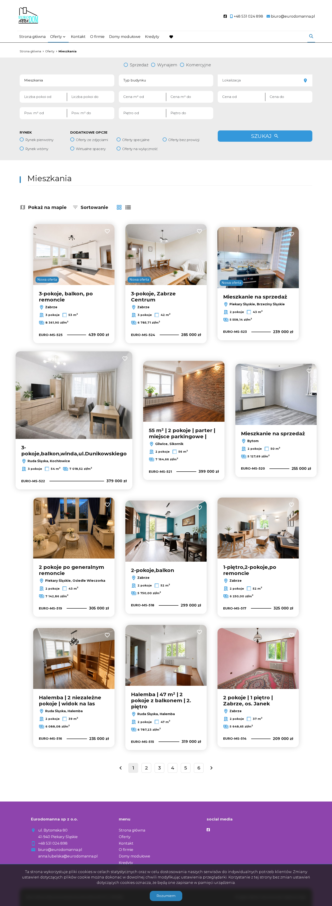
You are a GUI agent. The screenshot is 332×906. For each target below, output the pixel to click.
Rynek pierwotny (39, 140)
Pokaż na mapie (47, 207)
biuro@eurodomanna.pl (60, 850)
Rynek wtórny (36, 149)
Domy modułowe (124, 37)
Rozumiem (166, 896)
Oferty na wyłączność (140, 149)
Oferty (56, 37)
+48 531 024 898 (53, 843)
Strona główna (32, 37)
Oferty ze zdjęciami (92, 140)
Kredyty (152, 37)
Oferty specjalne (136, 140)
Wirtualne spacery (91, 149)
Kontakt (78, 37)
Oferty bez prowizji (183, 140)
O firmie (97, 37)
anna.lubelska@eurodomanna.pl (68, 856)
